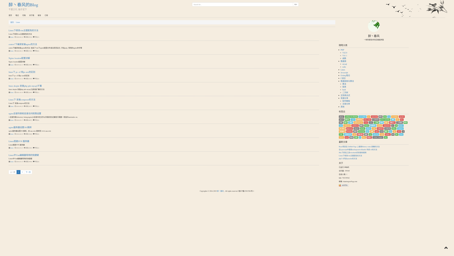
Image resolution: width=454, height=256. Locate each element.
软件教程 (346, 101)
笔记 (17, 15)
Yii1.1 (344, 55)
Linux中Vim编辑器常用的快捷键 (24, 155)
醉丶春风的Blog (23, 4)
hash (344, 89)
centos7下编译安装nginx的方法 (23, 44)
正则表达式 (345, 95)
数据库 (343, 61)
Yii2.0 (344, 52)
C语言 (343, 78)
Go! (296, 4)
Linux (18, 22)
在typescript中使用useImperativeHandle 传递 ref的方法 (358, 149)
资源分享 (344, 98)
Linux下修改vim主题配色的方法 (23, 30)
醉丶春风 (220, 191)
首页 (10, 15)
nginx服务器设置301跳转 (20, 127)
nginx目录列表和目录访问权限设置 (25, 113)
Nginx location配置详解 (19, 58)
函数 (344, 58)
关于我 (31, 15)
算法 (344, 84)
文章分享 (346, 104)
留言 (39, 15)
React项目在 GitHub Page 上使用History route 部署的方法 (359, 146)
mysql (344, 64)
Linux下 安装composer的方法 (22, 99)
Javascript (344, 72)
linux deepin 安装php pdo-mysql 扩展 (25, 85)
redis (344, 67)
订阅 (46, 15)
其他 (342, 106)
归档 (24, 15)
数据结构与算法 (347, 81)
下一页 (28, 172)
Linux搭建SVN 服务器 (19, 141)
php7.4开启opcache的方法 (348, 158)
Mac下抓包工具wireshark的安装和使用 (352, 152)
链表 (344, 86)
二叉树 (345, 92)
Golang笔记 (345, 75)
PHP (342, 49)
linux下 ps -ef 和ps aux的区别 (22, 72)
